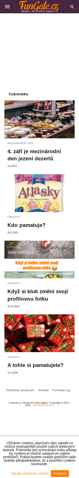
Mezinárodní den (20, 143)
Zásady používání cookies (30, 473)
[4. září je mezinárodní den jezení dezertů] (39, 119)
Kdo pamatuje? (26, 225)
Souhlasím (60, 473)
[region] (39, 50)
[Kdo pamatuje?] (39, 193)
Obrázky (14, 217)
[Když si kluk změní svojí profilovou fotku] (39, 260)
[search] (72, 6)
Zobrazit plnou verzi (43, 405)
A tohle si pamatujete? (35, 365)
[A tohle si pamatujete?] (39, 333)
